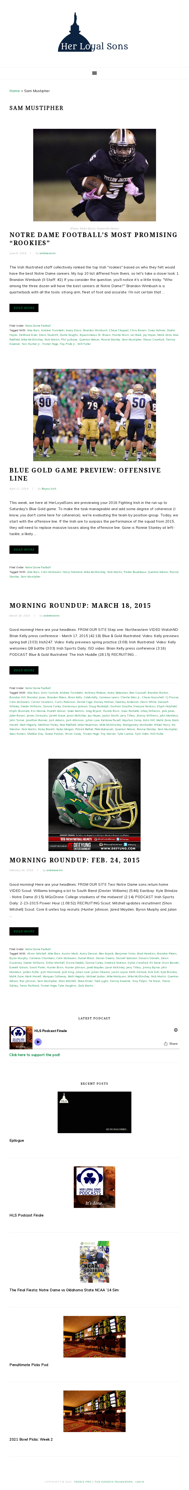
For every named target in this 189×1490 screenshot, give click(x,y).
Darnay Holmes (104, 702)
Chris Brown (138, 330)
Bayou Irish (49, 488)
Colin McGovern (51, 572)
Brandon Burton (158, 692)
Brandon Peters (57, 697)
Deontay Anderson (127, 702)
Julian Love (93, 720)
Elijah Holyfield (167, 706)
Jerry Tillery (127, 715)
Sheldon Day (35, 733)
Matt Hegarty (28, 724)
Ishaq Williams (150, 711)
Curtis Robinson (65, 702)
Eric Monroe (38, 711)
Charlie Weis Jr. (130, 697)
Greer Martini (75, 711)
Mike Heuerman (88, 724)
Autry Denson (88, 953)
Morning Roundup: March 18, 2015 (80, 605)
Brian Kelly (75, 697)
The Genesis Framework (114, 1482)
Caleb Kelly (91, 697)
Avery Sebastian (117, 692)
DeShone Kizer (28, 335)
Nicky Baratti (46, 729)
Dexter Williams (31, 706)
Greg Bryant (93, 711)
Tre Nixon (154, 981)
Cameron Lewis (109, 697)
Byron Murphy (18, 958)
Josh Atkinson (75, 720)
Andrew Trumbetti (52, 330)
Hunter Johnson (75, 967)
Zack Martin (86, 985)
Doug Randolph (99, 706)
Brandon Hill (17, 697)
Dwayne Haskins (144, 706)
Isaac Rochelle (130, 711)
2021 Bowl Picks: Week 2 (31, 1439)
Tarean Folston (54, 733)
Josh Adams (56, 720)
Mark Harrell (33, 976)
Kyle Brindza (169, 972)
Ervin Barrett (170, 962)
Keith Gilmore (138, 972)
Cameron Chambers (42, 958)
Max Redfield (68, 724)
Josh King (68, 972)
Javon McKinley (76, 715)
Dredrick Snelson (115, 962)
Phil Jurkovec (69, 339)
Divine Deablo (75, 962)
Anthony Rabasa (95, 692)
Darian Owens (105, 958)
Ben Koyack (106, 953)
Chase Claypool (118, 330)
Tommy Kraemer (120, 981)
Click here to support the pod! (34, 1055)
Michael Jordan (95, 976)
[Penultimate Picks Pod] (94, 1337)
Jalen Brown (17, 715)
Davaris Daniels (149, 958)
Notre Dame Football (38, 325)
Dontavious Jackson (75, 706)
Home (14, 91)
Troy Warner (108, 733)
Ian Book (135, 335)
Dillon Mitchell (55, 962)
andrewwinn (48, 253)
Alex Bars (33, 330)
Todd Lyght (101, 981)
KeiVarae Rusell (111, 720)
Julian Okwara (100, 972)
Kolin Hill (149, 720)
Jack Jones (168, 711)
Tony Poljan (139, 981)
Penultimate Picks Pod (28, 1365)
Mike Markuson (116, 976)
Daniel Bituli (86, 958)
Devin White (148, 702)
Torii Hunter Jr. (31, 344)
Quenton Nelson (89, 339)
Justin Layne (119, 972)
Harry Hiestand (72, 572)
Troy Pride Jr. (68, 344)
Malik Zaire (164, 335)
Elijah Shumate (19, 711)
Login (140, 1482)
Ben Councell (138, 692)
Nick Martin (52, 339)
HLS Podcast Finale (26, 1215)
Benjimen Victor (125, 953)
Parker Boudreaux (135, 572)
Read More (24, 308)
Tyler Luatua (125, 733)
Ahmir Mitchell (36, 953)
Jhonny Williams (147, 715)
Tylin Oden (142, 733)
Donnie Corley (52, 706)
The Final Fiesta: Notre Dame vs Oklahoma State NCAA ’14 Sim (64, 1290)
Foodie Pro (82, 1482)
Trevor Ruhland (29, 985)
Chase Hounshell (153, 697)
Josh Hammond (50, 972)
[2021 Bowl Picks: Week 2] (94, 1411)
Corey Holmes (156, 330)
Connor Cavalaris (42, 702)
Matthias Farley (48, 724)
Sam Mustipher (132, 339)
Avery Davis (74, 330)
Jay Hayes (149, 335)
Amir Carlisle (49, 692)
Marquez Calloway (54, 976)
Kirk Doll (153, 972)
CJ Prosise (171, 697)
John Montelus (169, 715)
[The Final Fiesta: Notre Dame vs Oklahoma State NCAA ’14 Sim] (94, 1262)
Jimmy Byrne (151, 967)
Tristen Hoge (50, 344)
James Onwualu (37, 715)
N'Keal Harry (162, 724)
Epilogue (16, 1140)
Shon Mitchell (67, 981)
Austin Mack (70, 953)
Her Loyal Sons (94, 32)
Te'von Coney (73, 733)
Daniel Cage (84, 702)
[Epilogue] (94, 1112)
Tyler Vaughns (67, 985)
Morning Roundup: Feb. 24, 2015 (74, 860)
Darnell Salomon (126, 958)
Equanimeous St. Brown (95, 335)
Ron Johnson (28, 981)
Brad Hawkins (146, 953)
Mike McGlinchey (32, 339)
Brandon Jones (36, 697)
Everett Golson (56, 711)
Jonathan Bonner (36, 720)
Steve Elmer (85, 981)
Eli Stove (155, 962)
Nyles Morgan (65, 729)
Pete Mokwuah (104, 729)
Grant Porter (37, 967)
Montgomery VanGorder (138, 724)
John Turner (16, 720)
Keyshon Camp (132, 720)
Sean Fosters (17, 733)
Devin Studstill (48, 335)
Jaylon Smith (110, 715)
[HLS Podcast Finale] (94, 1187)
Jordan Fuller (31, 972)
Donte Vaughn (69, 335)
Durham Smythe (121, 706)
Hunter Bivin (120, 335)
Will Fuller (84, 344)
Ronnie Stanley (110, 339)
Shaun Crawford (153, 339)
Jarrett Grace (57, 715)
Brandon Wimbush (95, 330)
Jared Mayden (95, 967)
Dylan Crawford (138, 962)
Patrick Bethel (84, 729)
